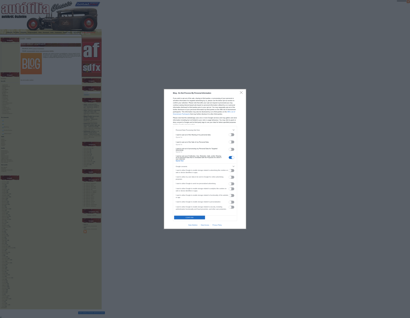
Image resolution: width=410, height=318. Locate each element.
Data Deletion (193, 225)
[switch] (231, 134)
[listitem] (205, 130)
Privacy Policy (217, 225)
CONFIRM (190, 217)
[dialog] (205, 159)
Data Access (205, 225)
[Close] (242, 93)
